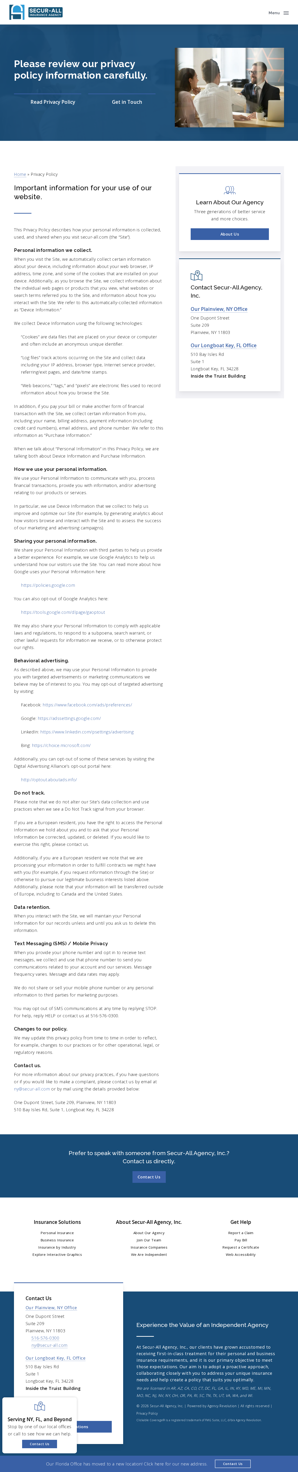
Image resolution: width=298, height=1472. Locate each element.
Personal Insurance (57, 1232)
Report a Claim (241, 1232)
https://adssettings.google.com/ (69, 718)
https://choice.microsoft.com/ (61, 745)
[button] (279, 12)
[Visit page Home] (36, 12)
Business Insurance (57, 1240)
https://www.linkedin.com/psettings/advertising (87, 732)
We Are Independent (149, 1254)
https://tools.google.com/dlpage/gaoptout (63, 612)
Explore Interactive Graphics (57, 1254)
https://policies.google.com (48, 585)
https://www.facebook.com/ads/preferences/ (87, 705)
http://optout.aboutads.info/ (49, 779)
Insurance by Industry (57, 1247)
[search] (260, 12)
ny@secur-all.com (32, 1089)
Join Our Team (149, 1240)
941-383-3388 (45, 1402)
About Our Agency (149, 1232)
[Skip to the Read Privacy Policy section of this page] (47, 102)
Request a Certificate (240, 1247)
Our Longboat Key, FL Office (224, 345)
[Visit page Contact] (122, 102)
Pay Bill (240, 1240)
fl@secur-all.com (48, 1409)
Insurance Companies (149, 1247)
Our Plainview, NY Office (219, 309)
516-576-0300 (45, 1338)
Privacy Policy (147, 1413)
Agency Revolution (222, 1406)
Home (20, 174)
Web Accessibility (241, 1254)
